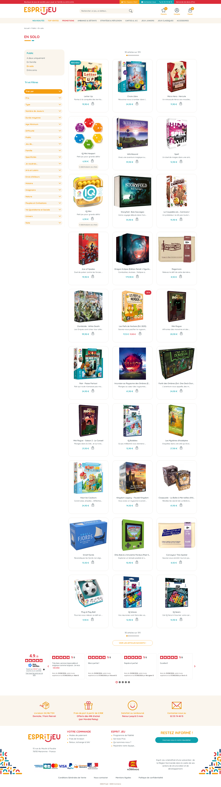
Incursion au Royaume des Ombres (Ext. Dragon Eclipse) (132, 383)
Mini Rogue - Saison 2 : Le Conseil (88, 440)
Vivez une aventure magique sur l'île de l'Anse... (138, 157)
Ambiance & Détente (87, 20)
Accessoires (183, 20)
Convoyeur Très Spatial (176, 555)
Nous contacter (101, 777)
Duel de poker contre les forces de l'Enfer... (92, 272)
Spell (176, 154)
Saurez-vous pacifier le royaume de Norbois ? (138, 329)
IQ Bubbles (132, 440)
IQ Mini (88, 211)
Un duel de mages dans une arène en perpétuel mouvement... (188, 157)
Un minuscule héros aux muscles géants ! (179, 99)
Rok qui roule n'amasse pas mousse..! (90, 386)
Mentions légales (123, 777)
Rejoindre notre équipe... (124, 745)
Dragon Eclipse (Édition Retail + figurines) (132, 269)
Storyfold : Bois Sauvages (132, 212)
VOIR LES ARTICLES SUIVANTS (132, 643)
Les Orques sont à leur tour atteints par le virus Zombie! (98, 329)
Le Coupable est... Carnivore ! (177, 212)
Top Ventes (53, 20)
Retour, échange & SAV (79, 742)
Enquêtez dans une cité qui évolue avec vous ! (181, 444)
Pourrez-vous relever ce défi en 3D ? (90, 615)
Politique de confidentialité (151, 777)
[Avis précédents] (48, 666)
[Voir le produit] (92, 161)
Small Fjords (88, 555)
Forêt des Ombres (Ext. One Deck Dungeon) (177, 383)
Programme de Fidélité (123, 735)
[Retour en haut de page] (215, 779)
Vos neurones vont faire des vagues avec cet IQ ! (139, 615)
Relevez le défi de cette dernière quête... (179, 272)
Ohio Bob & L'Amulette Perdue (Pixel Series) (132, 555)
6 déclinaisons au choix (88, 167)
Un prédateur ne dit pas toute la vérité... (179, 215)
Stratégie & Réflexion (111, 20)
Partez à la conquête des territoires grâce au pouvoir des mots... (101, 99)
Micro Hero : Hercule (176, 96)
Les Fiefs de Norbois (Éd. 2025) (132, 326)
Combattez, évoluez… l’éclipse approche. (135, 272)
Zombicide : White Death (88, 326)
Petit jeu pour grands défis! (88, 156)
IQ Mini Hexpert (88, 153)
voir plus (56, 668)
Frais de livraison (76, 739)
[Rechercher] (131, 10)
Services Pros (119, 739)
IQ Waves (132, 612)
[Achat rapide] (93, 104)
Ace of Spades (88, 269)
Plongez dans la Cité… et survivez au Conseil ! (93, 444)
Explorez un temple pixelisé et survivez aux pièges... (140, 558)
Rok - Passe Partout (88, 383)
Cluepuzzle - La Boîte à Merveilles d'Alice (177, 497)
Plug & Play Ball (88, 612)
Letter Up (88, 96)
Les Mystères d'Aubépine (176, 440)
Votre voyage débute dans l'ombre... (134, 215)
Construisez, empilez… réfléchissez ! (89, 501)
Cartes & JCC (131, 20)
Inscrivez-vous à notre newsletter (177, 740)
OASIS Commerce (115, 784)
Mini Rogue (177, 326)
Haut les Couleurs (88, 497)
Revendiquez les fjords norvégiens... (89, 558)
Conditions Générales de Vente (72, 777)
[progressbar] (132, 55)
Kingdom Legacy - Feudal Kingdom (133, 497)
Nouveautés (38, 20)
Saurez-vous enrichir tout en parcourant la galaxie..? (184, 558)
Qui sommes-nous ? (122, 742)
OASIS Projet (104, 784)
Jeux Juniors (147, 20)
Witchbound (132, 154)
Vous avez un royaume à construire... (134, 501)
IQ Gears (176, 612)
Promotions (68, 20)
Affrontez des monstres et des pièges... (179, 329)
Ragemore (176, 269)
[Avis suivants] (195, 666)
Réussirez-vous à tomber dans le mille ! (135, 99)
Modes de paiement (78, 735)
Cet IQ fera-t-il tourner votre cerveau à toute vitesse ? (185, 615)
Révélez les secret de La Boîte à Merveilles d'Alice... (184, 501)
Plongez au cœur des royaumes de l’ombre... (137, 386)
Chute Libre (132, 96)
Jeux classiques (165, 20)
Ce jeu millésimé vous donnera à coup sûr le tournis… (140, 444)
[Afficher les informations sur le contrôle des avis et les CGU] (44, 669)
